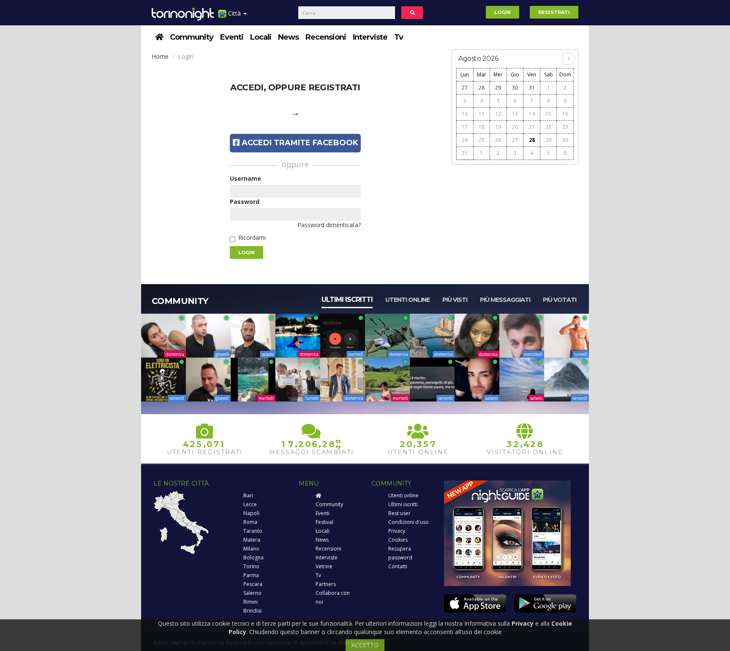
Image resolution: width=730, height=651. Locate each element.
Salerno (252, 593)
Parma (251, 575)
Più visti (454, 300)
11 (482, 113)
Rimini (250, 601)
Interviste (370, 37)
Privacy (396, 530)
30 (515, 87)
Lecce (250, 504)
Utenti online (407, 300)
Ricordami (252, 237)
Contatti (397, 566)
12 (498, 113)
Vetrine (324, 566)
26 (498, 140)
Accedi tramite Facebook (299, 142)
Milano (251, 548)
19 (498, 126)
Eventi (231, 37)
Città (234, 13)
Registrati (554, 12)
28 (482, 87)
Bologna (253, 557)
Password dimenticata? (329, 225)
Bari (248, 495)
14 (532, 113)
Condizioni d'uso (408, 522)
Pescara (252, 584)
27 (465, 87)
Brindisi (252, 610)
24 (465, 140)
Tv (398, 37)
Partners (326, 584)
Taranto (252, 530)
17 (465, 126)
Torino (251, 566)
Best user (399, 513)
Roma (250, 522)
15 (548, 113)
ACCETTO (365, 645)
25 (482, 140)
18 (482, 126)
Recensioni (325, 37)
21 (532, 126)
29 (498, 87)
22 (548, 126)
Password (244, 202)
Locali (260, 37)
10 (465, 113)
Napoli (251, 513)
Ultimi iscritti (347, 300)
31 (532, 87)
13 (515, 113)
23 (565, 126)
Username (245, 178)
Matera (251, 539)
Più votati (559, 300)
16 (565, 113)
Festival (324, 522)
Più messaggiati (505, 300)
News (288, 37)
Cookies (398, 539)
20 (515, 126)
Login (502, 12)
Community (191, 37)
